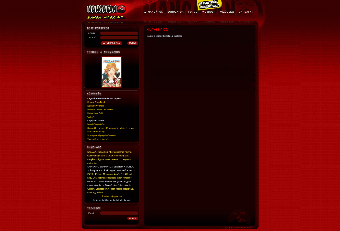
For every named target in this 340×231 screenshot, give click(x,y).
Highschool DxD (95, 113)
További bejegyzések (112, 196)
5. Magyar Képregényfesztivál (101, 135)
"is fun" (90, 117)
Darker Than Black (96, 102)
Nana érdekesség (95, 131)
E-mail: (91, 213)
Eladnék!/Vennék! (95, 106)
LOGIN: (91, 33)
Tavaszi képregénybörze (99, 139)
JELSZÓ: (92, 37)
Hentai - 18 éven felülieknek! (100, 109)
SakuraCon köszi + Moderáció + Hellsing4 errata (110, 128)
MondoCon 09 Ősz (96, 124)
